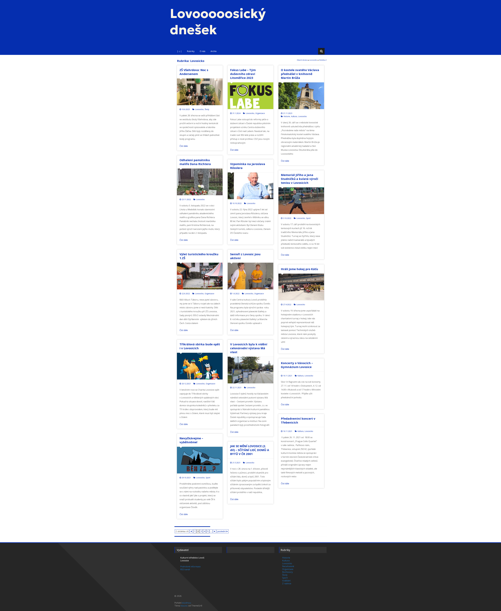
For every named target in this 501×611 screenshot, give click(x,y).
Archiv (214, 51)
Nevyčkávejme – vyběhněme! (191, 440)
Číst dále (184, 146)
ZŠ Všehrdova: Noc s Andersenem (194, 72)
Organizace (260, 113)
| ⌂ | (179, 51)
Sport (308, 218)
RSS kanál (185, 569)
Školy (207, 109)
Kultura (294, 116)
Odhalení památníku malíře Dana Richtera (195, 162)
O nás (202, 51)
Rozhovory (287, 572)
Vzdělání (286, 580)
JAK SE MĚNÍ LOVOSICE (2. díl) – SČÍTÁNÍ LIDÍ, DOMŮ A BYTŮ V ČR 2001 (249, 450)
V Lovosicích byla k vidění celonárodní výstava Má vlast (248, 348)
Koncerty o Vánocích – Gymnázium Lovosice (297, 365)
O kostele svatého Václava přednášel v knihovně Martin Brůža (300, 74)
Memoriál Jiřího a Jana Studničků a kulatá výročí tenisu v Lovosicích (299, 179)
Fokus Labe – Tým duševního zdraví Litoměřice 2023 (243, 74)
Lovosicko (199, 109)
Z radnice (286, 583)
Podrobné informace (190, 566)
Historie (287, 116)
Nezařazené (288, 566)
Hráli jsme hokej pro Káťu (299, 269)
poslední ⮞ (222, 531)
